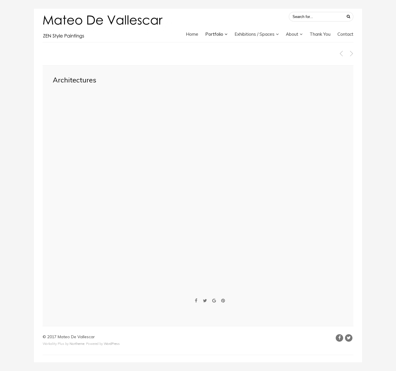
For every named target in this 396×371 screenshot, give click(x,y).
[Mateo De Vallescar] (108, 26)
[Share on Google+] (214, 300)
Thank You (320, 34)
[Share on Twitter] (205, 300)
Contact (345, 34)
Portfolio (214, 34)
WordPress (112, 344)
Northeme (77, 344)
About (292, 34)
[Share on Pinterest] (223, 300)
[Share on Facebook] (196, 300)
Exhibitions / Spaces (255, 34)
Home (192, 34)
